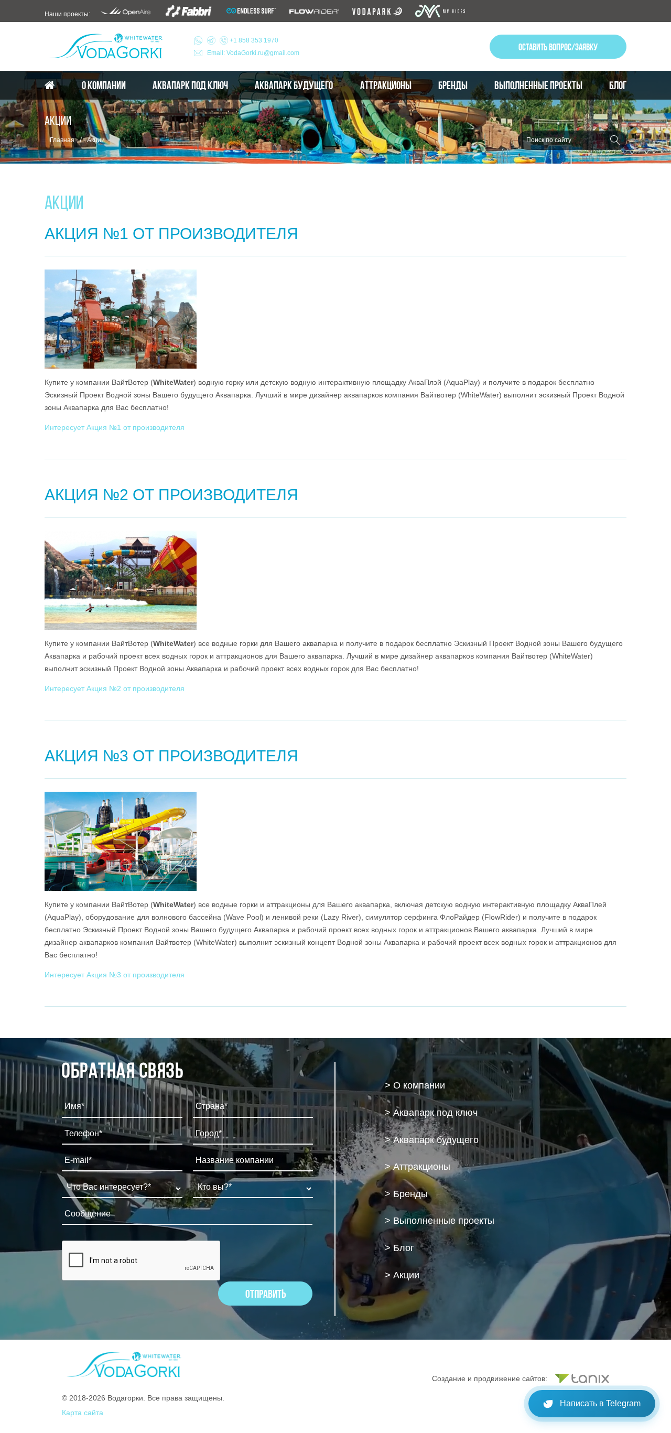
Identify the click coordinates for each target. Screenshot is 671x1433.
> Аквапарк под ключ (431, 1112)
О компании (104, 85)
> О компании (415, 1085)
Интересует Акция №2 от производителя (115, 688)
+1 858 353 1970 (253, 40)
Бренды (453, 85)
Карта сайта (82, 1412)
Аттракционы (386, 85)
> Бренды (406, 1194)
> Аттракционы (417, 1166)
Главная (62, 140)
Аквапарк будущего (294, 85)
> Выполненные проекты (439, 1220)
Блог (617, 85)
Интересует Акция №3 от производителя (115, 975)
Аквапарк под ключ (190, 85)
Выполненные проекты (538, 85)
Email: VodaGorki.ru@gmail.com (253, 53)
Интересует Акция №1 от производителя (115, 427)
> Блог (399, 1248)
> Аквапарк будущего (432, 1140)
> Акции (402, 1275)
